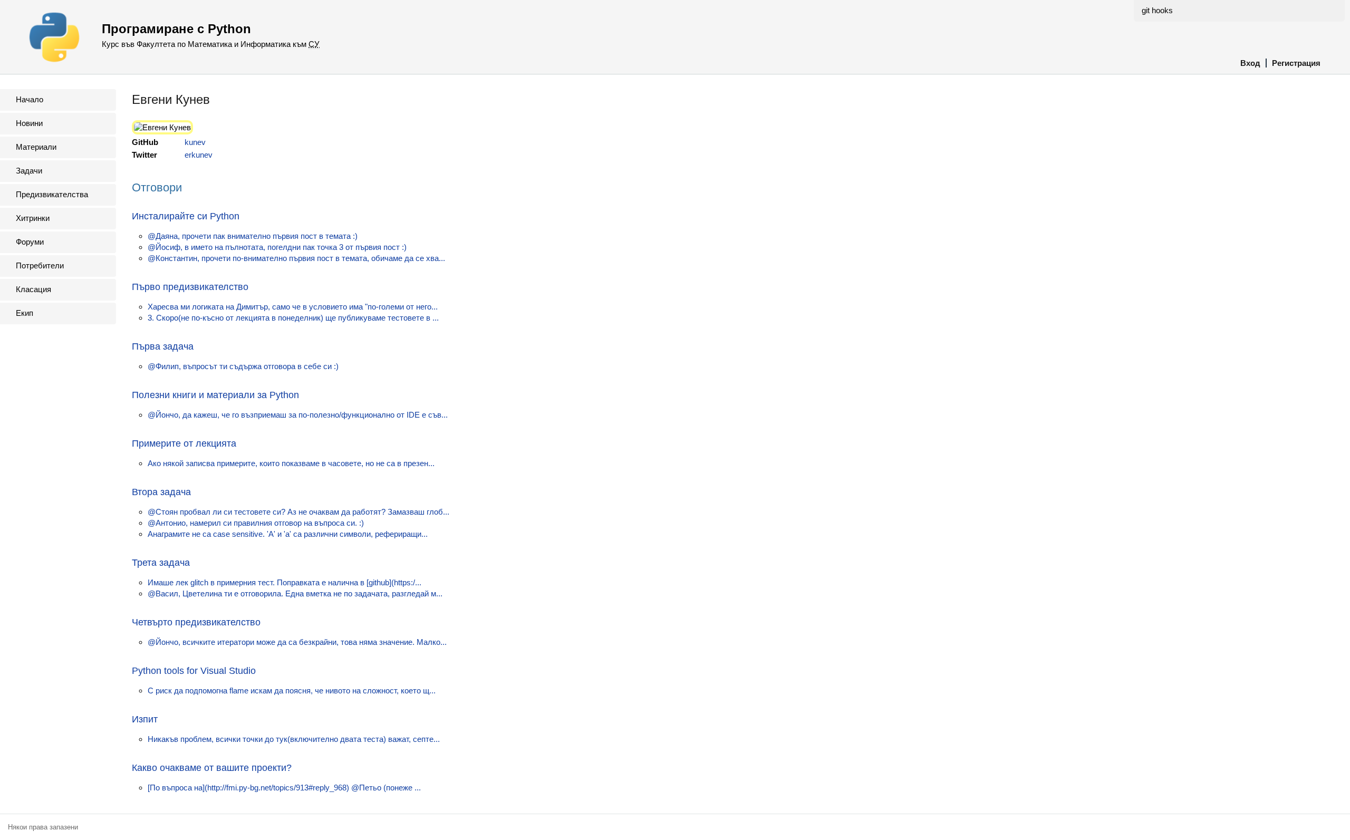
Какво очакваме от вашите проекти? (212, 767)
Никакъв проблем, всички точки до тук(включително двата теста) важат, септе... (294, 739)
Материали (36, 146)
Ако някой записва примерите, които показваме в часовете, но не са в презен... (291, 463)
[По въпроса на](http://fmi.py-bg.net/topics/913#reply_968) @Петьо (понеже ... (284, 787)
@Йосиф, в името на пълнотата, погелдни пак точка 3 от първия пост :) (277, 247)
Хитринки (33, 218)
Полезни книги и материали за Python (215, 395)
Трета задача (161, 562)
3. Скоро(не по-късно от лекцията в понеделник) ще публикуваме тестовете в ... (293, 317)
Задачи (29, 170)
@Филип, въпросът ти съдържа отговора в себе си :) (243, 366)
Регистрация (1296, 63)
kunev (195, 142)
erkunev (199, 154)
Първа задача (163, 346)
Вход (1250, 63)
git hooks (1157, 10)
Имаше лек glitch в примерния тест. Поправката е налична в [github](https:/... (284, 582)
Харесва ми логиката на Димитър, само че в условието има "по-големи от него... (293, 306)
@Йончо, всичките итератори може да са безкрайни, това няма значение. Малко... (297, 642)
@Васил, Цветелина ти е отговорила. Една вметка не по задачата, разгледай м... (295, 593)
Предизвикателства (52, 194)
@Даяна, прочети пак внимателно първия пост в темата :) (253, 235)
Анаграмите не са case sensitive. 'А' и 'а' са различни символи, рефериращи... (288, 533)
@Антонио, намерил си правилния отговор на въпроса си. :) (256, 522)
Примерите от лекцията (184, 443)
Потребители (40, 265)
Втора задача (161, 492)
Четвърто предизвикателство (196, 622)
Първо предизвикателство (190, 287)
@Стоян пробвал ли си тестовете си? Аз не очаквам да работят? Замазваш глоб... (298, 511)
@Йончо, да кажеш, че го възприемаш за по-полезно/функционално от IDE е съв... (298, 414)
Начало (29, 99)
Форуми (30, 241)
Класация (33, 289)
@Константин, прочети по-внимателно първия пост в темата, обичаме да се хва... (296, 258)
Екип (24, 312)
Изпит (145, 719)
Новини (29, 123)
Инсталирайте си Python (185, 216)
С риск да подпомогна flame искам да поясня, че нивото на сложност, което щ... (292, 690)
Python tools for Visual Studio (194, 670)
